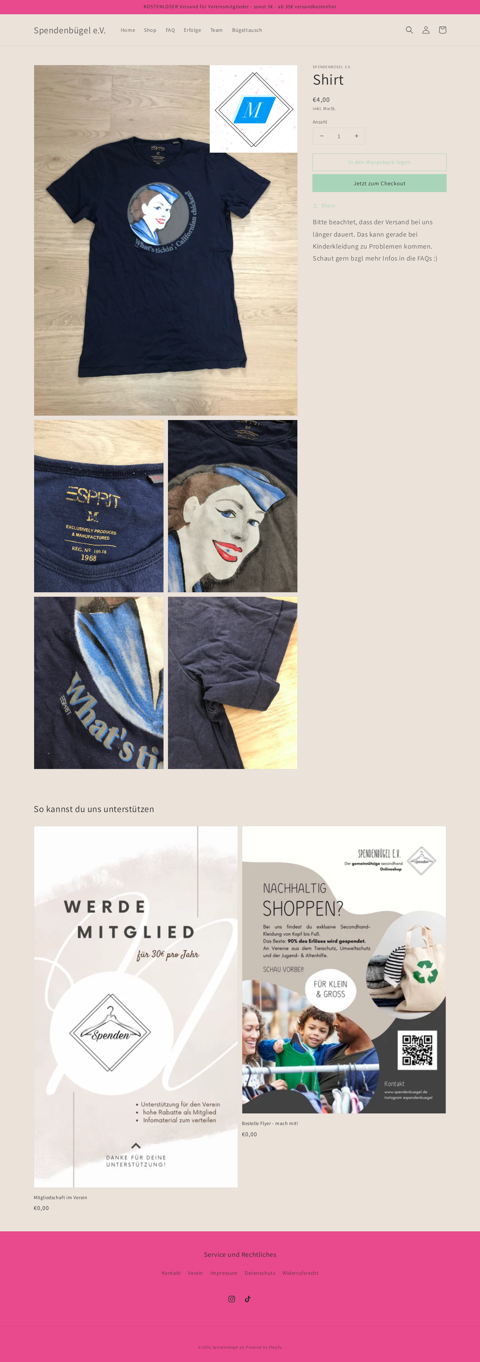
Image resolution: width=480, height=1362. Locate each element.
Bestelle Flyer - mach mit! (270, 1123)
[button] (409, 30)
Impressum (224, 1273)
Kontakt (171, 1273)
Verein (195, 1273)
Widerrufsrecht (300, 1273)
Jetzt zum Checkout (380, 183)
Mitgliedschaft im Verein (60, 1197)
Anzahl (320, 121)
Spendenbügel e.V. (229, 1347)
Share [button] (328, 205)
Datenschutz (260, 1273)
